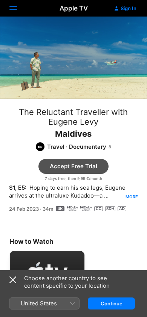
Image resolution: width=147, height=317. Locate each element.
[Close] (12, 279)
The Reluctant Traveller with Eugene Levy (73, 117)
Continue (111, 303)
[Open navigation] (17, 8)
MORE (132, 196)
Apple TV (74, 8)
